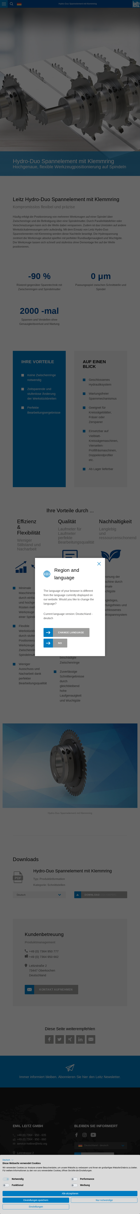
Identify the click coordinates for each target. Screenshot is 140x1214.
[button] (8, 1160)
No (60, 643)
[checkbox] (6, 1179)
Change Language (71, 632)
